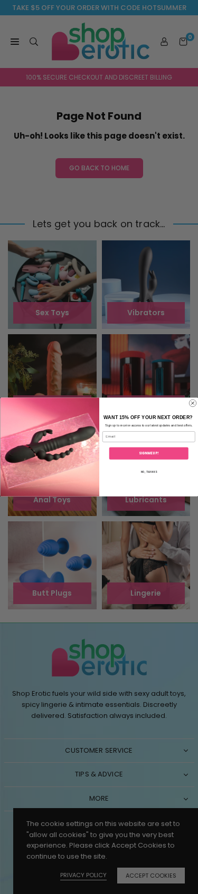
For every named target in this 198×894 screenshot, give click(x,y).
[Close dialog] (192, 403)
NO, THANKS (148, 471)
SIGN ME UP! (148, 453)
